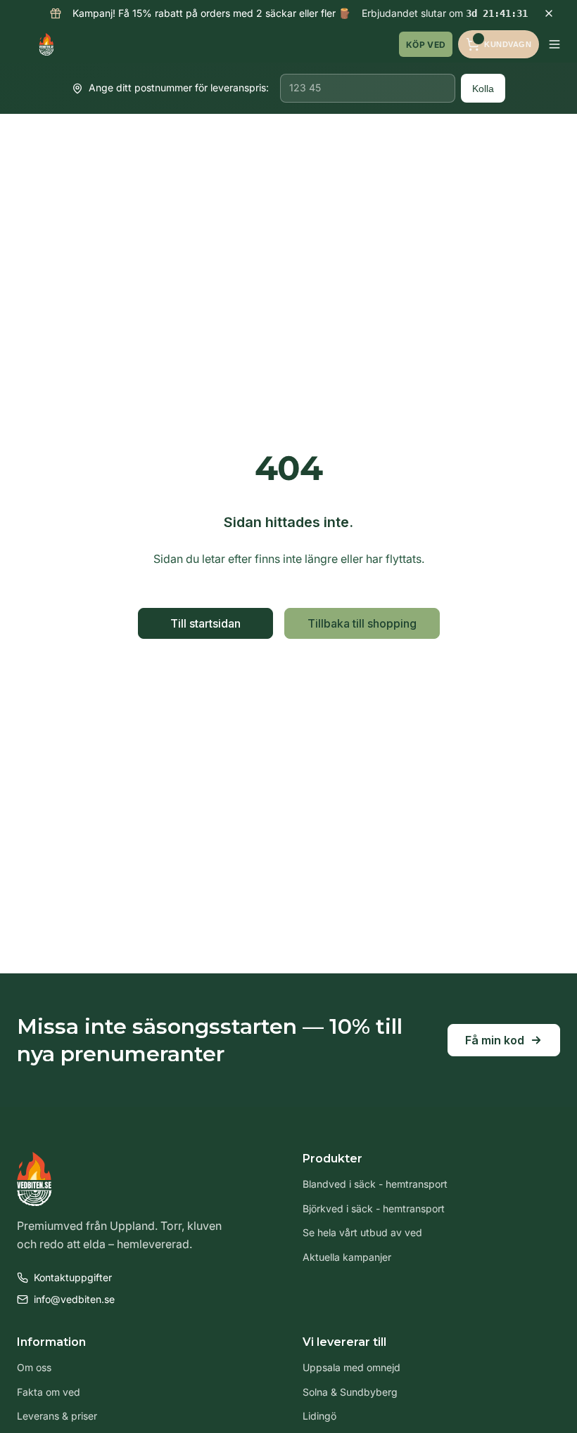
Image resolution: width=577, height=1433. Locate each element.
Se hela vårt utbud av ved (362, 1232)
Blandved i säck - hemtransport (375, 1184)
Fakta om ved (48, 1392)
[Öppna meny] (554, 44)
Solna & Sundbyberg (350, 1392)
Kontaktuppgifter (73, 1277)
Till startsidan (205, 623)
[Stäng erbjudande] (549, 13)
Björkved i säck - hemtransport (374, 1208)
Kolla (483, 88)
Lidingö (319, 1416)
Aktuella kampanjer (347, 1257)
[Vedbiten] (46, 44)
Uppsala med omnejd (351, 1367)
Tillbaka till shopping (362, 623)
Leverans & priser (57, 1416)
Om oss (34, 1367)
